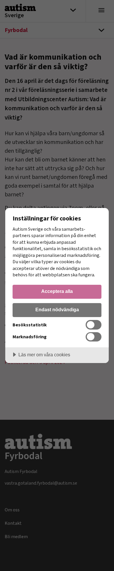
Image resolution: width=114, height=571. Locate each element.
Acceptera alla (57, 291)
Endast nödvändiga (57, 309)
